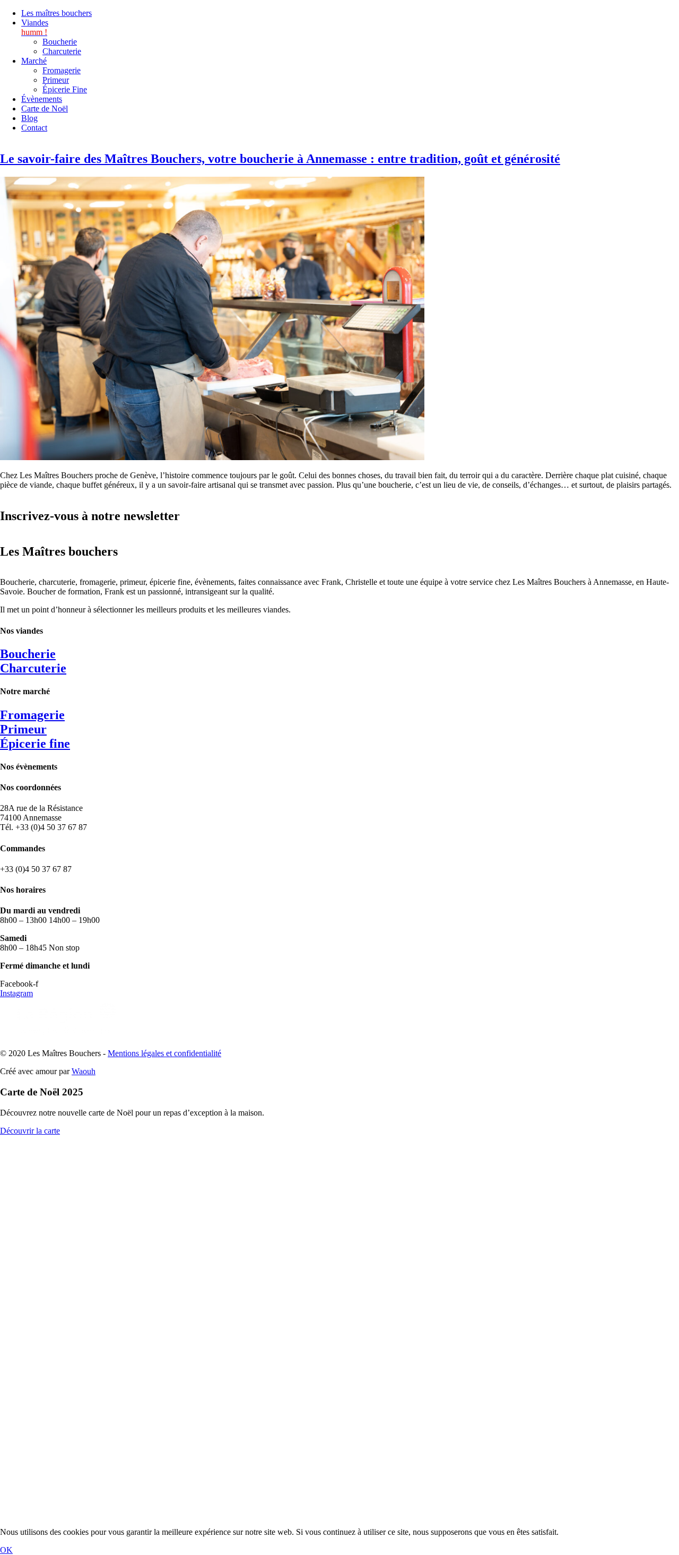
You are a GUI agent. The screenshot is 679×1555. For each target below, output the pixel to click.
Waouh (83, 1071)
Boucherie (28, 654)
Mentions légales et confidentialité (164, 1053)
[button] (350, 27)
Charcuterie (33, 668)
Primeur (23, 729)
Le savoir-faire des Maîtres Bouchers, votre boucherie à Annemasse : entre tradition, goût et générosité (280, 159)
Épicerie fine (35, 743)
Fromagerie (32, 715)
